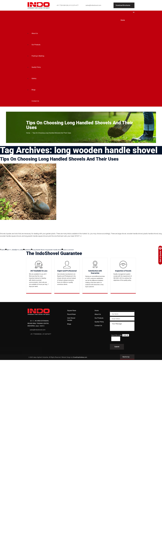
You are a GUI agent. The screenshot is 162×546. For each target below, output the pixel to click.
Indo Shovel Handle (71, 319)
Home (123, 20)
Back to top (126, 357)
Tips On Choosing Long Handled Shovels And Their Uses (59, 159)
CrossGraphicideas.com (80, 357)
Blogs (33, 90)
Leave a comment (68, 250)
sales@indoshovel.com (93, 5)
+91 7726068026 (36, 334)
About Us (35, 33)
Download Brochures (123, 5)
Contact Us (35, 101)
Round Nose (71, 314)
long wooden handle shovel (53, 250)
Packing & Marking (38, 56)
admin (3, 250)
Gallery (34, 78)
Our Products (36, 44)
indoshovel (28, 250)
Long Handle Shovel (39, 250)
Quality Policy (36, 67)
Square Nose (71, 310)
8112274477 (47, 334)
